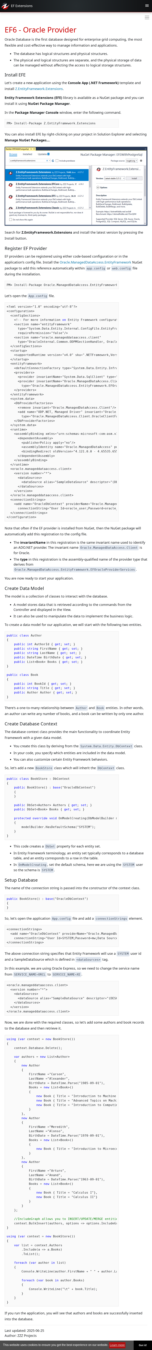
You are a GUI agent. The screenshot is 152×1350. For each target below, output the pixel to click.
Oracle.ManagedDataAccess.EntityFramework (95, 262)
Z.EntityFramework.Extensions (39, 88)
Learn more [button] (117, 1345)
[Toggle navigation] (147, 6)
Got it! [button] (143, 1345)
